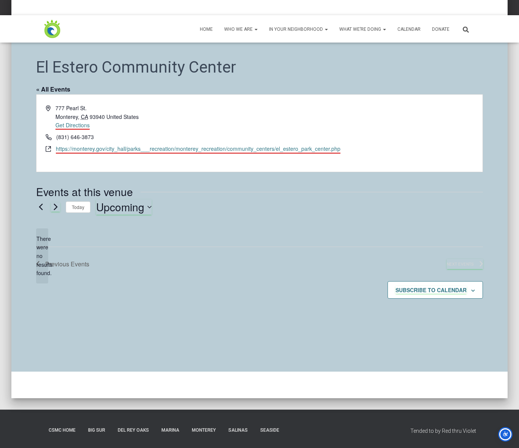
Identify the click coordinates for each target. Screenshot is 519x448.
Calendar (409, 29)
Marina (170, 430)
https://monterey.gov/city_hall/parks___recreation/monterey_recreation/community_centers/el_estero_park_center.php (198, 148)
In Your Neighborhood (296, 29)
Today (78, 207)
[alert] (42, 255)
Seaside (269, 430)
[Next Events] (55, 207)
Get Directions (72, 125)
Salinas (238, 430)
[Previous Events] (40, 207)
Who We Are (239, 29)
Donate (440, 29)
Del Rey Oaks (133, 430)
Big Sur (96, 430)
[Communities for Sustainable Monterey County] (52, 28)
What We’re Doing (360, 29)
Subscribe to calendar (431, 290)
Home (206, 29)
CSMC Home (62, 430)
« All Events (53, 89)
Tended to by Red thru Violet (443, 431)
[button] (256, 29)
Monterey (204, 430)
